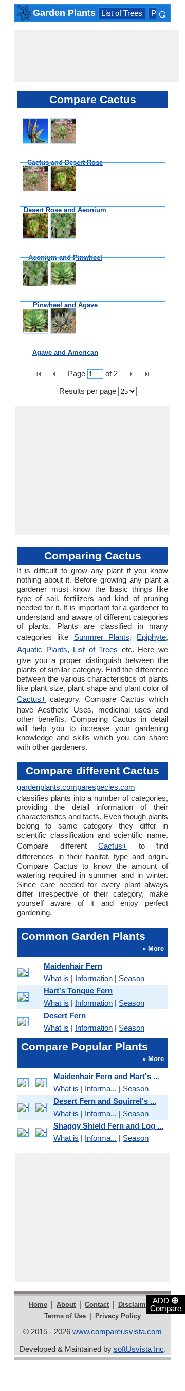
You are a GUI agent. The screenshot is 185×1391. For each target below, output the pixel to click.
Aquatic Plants (42, 649)
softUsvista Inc (139, 1349)
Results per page (87, 391)
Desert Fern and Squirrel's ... (104, 1101)
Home (38, 1305)
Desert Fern (65, 1015)
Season (131, 978)
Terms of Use (65, 1316)
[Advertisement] (96, 56)
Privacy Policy (118, 1316)
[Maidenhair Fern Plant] (28, 972)
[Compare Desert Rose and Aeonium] (49, 178)
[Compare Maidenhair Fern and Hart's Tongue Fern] (33, 1082)
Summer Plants (102, 637)
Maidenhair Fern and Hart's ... (106, 1076)
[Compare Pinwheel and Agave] (49, 273)
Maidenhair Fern (73, 966)
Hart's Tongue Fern (78, 990)
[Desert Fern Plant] (28, 1021)
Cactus (31, 698)
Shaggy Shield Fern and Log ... (108, 1125)
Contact (97, 1305)
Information (94, 978)
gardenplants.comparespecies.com (76, 787)
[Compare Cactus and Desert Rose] (49, 131)
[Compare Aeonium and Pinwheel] (49, 226)
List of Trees (121, 13)
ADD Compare (165, 1304)
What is (56, 978)
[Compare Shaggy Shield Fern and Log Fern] (33, 1132)
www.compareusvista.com (117, 1331)
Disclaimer (135, 1305)
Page (76, 373)
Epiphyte (151, 637)
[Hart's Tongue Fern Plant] (28, 997)
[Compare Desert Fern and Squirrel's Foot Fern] (33, 1107)
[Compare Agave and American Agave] (49, 321)
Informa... (101, 1088)
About (66, 1305)
